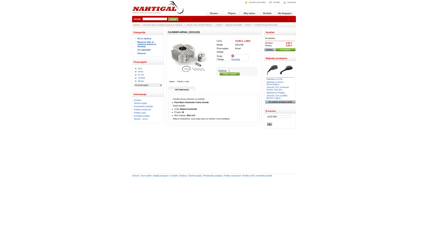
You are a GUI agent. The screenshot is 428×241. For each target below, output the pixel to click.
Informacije (140, 94)
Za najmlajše (144, 50)
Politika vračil (140, 113)
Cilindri (219, 25)
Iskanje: (137, 19)
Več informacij (182, 90)
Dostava (137, 100)
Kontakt (174, 176)
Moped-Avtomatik (234, 25)
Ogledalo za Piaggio (275, 93)
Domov (214, 13)
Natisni (172, 82)
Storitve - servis (141, 119)
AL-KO (141, 75)
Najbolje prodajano (276, 58)
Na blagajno (285, 13)
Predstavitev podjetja (143, 106)
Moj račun (249, 13)
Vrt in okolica (144, 38)
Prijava (232, 13)
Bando (141, 81)
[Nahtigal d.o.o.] (158, 8)
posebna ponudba (257, 2)
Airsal (140, 71)
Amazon (141, 53)
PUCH (248, 25)
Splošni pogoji (140, 103)
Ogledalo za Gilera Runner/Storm (275, 83)
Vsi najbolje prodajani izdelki (280, 102)
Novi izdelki (146, 176)
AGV (140, 68)
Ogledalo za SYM (274, 79)
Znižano (135, 176)
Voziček (267, 13)
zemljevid (291, 2)
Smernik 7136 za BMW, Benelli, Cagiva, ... (277, 97)
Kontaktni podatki (142, 116)
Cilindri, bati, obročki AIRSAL (199, 25)
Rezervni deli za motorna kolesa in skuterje (146, 44)
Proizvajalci (140, 62)
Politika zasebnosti (142, 109)
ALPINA (141, 78)
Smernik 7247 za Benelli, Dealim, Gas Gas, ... (277, 88)
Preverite (235, 59)
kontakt (276, 2)
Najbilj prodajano (161, 176)
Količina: (223, 71)
